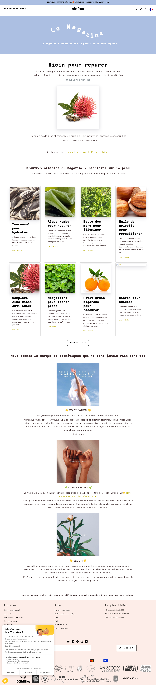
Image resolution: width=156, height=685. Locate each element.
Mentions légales (61, 628)
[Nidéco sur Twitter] (68, 642)
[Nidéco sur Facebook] (73, 642)
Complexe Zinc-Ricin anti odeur (22, 302)
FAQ (56, 621)
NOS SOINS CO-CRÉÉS (15, 9)
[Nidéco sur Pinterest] (77, 642)
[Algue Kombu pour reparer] (60, 202)
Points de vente (60, 625)
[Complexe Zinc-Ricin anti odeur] (24, 278)
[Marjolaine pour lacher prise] (60, 278)
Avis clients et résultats (13, 617)
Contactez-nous (10, 621)
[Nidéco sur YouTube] (86, 642)
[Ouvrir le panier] (141, 9)
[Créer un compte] (137, 9)
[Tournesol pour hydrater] (24, 203)
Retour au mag (78, 343)
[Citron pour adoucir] (131, 278)
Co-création (9, 614)
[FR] (151, 9)
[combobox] (151, 9)
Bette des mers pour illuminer (92, 225)
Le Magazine (49, 43)
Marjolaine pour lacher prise (58, 302)
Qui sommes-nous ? (12, 610)
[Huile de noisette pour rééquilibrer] (131, 202)
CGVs (56, 617)
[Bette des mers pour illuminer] (96, 202)
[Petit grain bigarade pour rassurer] (96, 278)
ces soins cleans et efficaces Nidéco (88, 152)
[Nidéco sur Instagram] (81, 642)
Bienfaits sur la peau (74, 43)
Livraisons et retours (62, 610)
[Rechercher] (146, 9)
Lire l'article (17, 250)
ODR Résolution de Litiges (65, 614)
